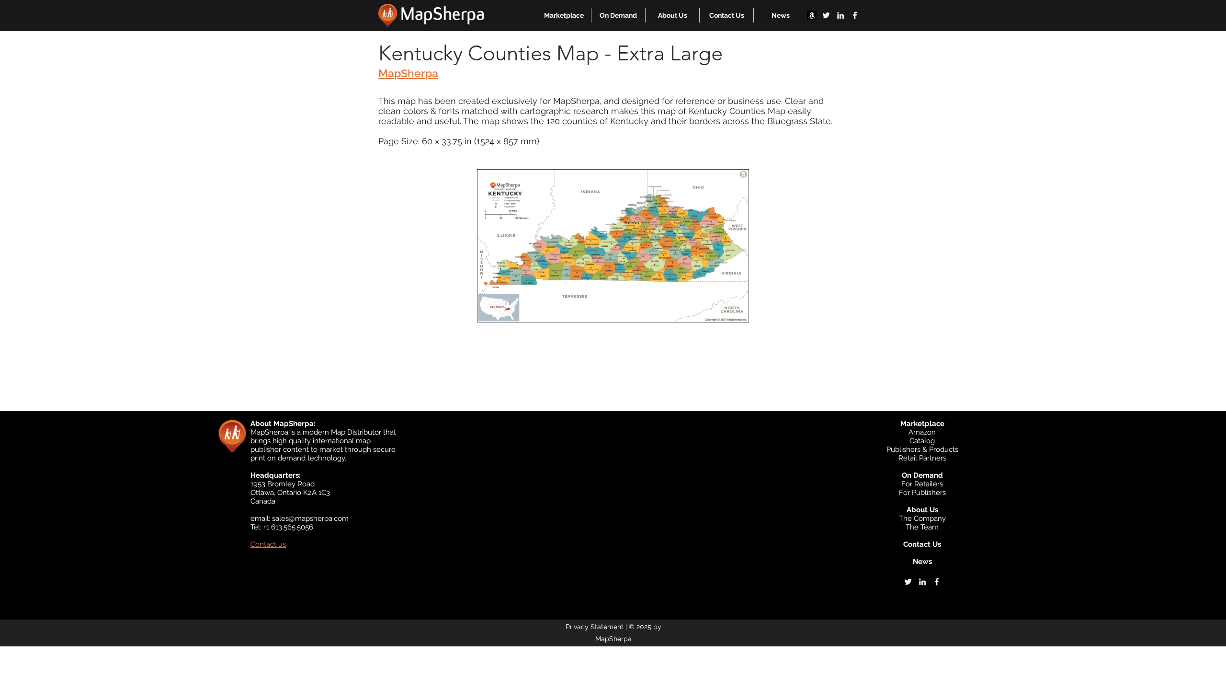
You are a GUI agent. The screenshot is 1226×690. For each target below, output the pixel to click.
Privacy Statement (595, 627)
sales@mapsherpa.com (310, 518)
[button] (564, 15)
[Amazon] (812, 15)
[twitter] (826, 15)
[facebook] (855, 15)
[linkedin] (840, 15)
